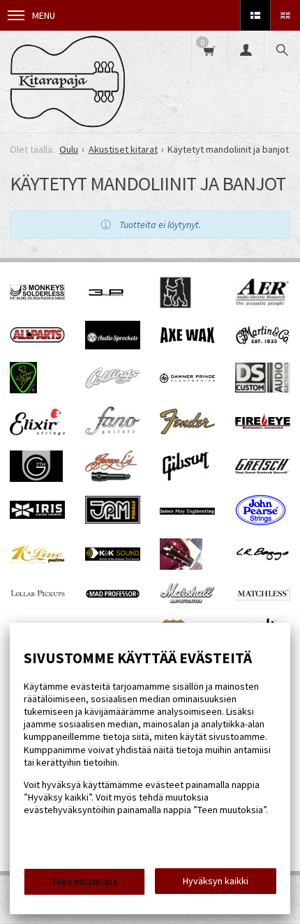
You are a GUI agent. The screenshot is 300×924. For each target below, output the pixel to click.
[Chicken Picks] (23, 390)
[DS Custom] (262, 389)
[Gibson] (185, 478)
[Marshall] (187, 600)
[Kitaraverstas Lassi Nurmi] (181, 566)
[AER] (262, 304)
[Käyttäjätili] (245, 50)
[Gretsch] (262, 470)
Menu (43, 15)
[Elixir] (37, 431)
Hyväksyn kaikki (215, 880)
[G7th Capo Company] (36, 478)
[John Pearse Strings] (260, 522)
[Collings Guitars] (112, 385)
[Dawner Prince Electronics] (187, 379)
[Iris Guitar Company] (37, 515)
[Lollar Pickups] (38, 599)
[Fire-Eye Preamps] (262, 427)
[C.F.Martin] (262, 343)
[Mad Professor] (112, 595)
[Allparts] (37, 339)
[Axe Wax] (187, 340)
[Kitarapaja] (67, 82)
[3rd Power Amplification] (106, 304)
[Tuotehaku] (282, 50)
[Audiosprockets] (112, 346)
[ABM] (175, 304)
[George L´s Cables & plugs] (111, 478)
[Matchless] (262, 597)
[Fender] (187, 431)
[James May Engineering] (187, 511)
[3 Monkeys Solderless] (37, 296)
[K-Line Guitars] (37, 560)
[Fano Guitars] (112, 433)
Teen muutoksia (84, 881)
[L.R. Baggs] (262, 557)
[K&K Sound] (112, 557)
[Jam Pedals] (113, 520)
